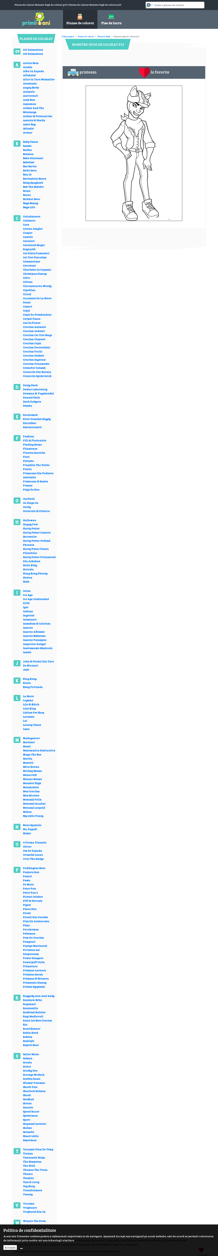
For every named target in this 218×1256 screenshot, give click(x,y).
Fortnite (28, 461)
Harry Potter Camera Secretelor (37, 534)
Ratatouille (30, 1008)
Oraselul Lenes (33, 854)
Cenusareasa (31, 261)
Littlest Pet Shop (33, 712)
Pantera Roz (31, 872)
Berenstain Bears (34, 178)
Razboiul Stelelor (34, 1012)
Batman (28, 154)
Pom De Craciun (33, 937)
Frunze (28, 485)
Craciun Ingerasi (34, 359)
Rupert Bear (31, 1045)
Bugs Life (29, 207)
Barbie (27, 150)
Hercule (28, 569)
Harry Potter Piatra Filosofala (36, 551)
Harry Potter (31, 528)
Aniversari (30, 95)
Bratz (26, 190)
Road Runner (31, 1028)
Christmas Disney (35, 273)
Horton (27, 577)
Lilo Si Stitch (31, 704)
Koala (27, 683)
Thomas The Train (35, 1169)
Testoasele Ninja (34, 1157)
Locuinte (28, 716)
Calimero (29, 220)
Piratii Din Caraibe (35, 917)
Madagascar (31, 738)
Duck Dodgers (32, 401)
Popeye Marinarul (35, 945)
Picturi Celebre (33, 896)
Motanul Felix (32, 799)
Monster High (32, 783)
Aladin (27, 67)
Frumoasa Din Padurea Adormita (38, 475)
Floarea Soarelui (34, 452)
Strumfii (28, 1132)
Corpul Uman (32, 318)
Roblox (27, 1036)
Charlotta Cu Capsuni (37, 269)
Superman (30, 1140)
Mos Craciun (31, 791)
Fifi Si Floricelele (34, 440)
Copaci (27, 306)
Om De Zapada (32, 850)
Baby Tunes (30, 141)
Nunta (27, 833)
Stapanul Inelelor (34, 1123)
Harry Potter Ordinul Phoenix (36, 542)
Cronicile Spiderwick (37, 376)
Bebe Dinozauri (33, 158)
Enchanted (30, 415)
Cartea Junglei (33, 228)
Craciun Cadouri (34, 331)
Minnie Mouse (32, 779)
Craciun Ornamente (36, 363)
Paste (26, 880)
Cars (26, 224)
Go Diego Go (30, 502)
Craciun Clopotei (34, 339)
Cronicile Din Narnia (37, 372)
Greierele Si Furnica (36, 511)
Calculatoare (31, 216)
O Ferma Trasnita (34, 842)
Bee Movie (30, 166)
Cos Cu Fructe (32, 322)
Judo (26, 669)
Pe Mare (28, 884)
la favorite (160, 72)
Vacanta (28, 1203)
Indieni (28, 611)
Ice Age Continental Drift (36, 601)
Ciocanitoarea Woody (37, 286)
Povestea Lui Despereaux (31, 952)
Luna (26, 729)
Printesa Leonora (34, 970)
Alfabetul (29, 75)
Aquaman (29, 104)
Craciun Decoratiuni (36, 347)
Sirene (27, 1103)
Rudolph (28, 1041)
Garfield (29, 498)
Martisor (29, 742)
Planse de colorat (86, 36)
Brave (27, 195)
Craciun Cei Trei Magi (37, 335)
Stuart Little (31, 1136)
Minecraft (30, 775)
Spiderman (30, 1115)
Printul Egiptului (34, 986)
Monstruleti (31, 787)
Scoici (27, 1066)
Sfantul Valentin (34, 1082)
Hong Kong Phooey (35, 573)
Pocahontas (31, 929)
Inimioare (30, 619)
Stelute (27, 1127)
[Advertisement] (124, 34)
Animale (29, 91)
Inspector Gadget (34, 644)
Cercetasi (29, 265)
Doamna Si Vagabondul (38, 393)
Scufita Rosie (31, 1078)
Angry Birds (31, 87)
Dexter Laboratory (35, 389)
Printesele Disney (34, 982)
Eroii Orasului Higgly (37, 419)
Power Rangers (33, 958)
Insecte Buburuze (34, 635)
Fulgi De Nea (31, 489)
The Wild (29, 1165)
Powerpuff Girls (34, 962)
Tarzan (28, 1153)
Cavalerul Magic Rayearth (34, 247)
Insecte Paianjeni (34, 640)
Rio (25, 1024)
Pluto (26, 925)
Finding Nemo (32, 444)
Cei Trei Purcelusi (34, 257)
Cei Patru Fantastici (36, 253)
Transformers (32, 1190)
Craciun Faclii (32, 351)
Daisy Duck (30, 385)
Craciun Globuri (33, 355)
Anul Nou (29, 99)
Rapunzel (29, 1004)
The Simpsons (32, 1161)
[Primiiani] (36, 18)
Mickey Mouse (32, 770)
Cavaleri (29, 241)
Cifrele (28, 282)
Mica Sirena (31, 766)
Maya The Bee (32, 754)
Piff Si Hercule (32, 900)
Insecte (28, 627)
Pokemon (29, 933)
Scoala (27, 1062)
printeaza (88, 72)
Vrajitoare (30, 1207)
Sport (26, 1119)
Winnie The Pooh (34, 1221)
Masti (27, 746)
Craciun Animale (34, 327)
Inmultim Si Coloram (36, 623)
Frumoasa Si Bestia (35, 481)
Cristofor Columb (34, 367)
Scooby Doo (30, 1070)
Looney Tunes (32, 724)
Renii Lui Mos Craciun (37, 1020)
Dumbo (27, 405)
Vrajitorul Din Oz (34, 1211)
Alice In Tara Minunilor (39, 79)
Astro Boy (29, 124)
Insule (27, 652)
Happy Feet (30, 524)
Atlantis (28, 128)
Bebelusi (28, 162)
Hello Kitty (30, 565)
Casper (27, 232)
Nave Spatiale (32, 825)
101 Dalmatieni (33, 49)
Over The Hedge (33, 858)
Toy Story (29, 1186)
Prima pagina (68, 36)
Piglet (27, 904)
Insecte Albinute (34, 631)
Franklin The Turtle (36, 465)
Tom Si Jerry (31, 1182)
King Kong (30, 678)
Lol (25, 720)
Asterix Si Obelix (34, 120)
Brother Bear (31, 199)
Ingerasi (28, 615)
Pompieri (29, 941)
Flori (26, 456)
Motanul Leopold (34, 807)
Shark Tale (30, 1087)
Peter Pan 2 (30, 892)
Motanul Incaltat (34, 803)
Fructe (27, 469)
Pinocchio (30, 909)
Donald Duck (31, 397)
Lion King (29, 708)
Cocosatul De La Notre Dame (37, 300)
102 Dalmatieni (33, 53)
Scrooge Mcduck (33, 1074)
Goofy (27, 507)
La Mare (28, 696)
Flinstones (30, 448)
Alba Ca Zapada (33, 71)
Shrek (27, 1095)
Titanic (28, 1174)
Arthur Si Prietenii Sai (37, 116)
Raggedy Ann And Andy (38, 996)
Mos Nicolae (31, 795)
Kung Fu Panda (33, 687)
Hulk (26, 581)
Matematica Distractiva (39, 750)
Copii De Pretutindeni (37, 314)
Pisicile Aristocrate (36, 921)
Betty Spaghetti (33, 182)
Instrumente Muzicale (37, 648)
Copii (26, 310)
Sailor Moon (31, 1054)
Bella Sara (30, 170)
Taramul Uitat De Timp (38, 1149)
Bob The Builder (33, 186)
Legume (28, 700)
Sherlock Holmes (34, 1091)
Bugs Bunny (30, 203)
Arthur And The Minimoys (33, 110)
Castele (28, 237)
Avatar (27, 132)
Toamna (28, 1178)
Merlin (27, 758)
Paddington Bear (34, 868)
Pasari (27, 876)
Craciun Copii (32, 343)
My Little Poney (33, 815)
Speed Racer (31, 1111)
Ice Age (28, 595)
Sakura (27, 1058)
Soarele (28, 1107)
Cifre (26, 277)
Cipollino (29, 290)
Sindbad (28, 1099)
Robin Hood (30, 1032)
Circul (27, 294)
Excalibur (29, 423)
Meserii (28, 762)
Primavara (30, 966)
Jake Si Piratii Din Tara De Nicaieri (38, 663)
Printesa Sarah (33, 974)
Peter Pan (29, 888)
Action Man (31, 63)
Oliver (27, 846)
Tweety (28, 1194)
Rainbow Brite (32, 1000)
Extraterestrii (32, 427)
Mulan (27, 811)
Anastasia (30, 83)
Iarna (27, 590)
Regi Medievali (33, 1016)
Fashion (28, 436)
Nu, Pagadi (30, 829)
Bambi (27, 145)
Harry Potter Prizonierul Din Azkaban (39, 559)
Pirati (27, 913)
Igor (25, 607)
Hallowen (29, 520)
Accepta (10, 1247)
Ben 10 (27, 174)
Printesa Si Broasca (36, 978)
